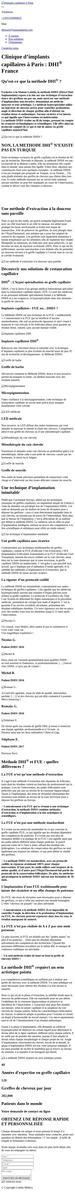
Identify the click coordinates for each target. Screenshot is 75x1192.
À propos (13, 35)
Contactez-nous (9, 48)
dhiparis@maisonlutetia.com (17, 29)
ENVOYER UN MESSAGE (16, 1178)
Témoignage (15, 42)
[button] (6, 753)
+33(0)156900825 (11, 17)
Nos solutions (15, 38)
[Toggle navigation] (2, 7)
